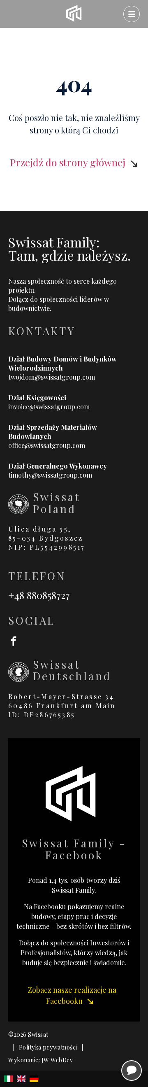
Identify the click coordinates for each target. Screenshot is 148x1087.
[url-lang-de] (34, 1078)
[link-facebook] (74, 640)
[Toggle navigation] (131, 14)
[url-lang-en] (21, 1078)
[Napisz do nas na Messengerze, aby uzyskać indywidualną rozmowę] (131, 1070)
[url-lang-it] (8, 1078)
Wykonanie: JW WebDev (40, 1060)
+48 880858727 (39, 595)
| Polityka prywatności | (48, 1047)
